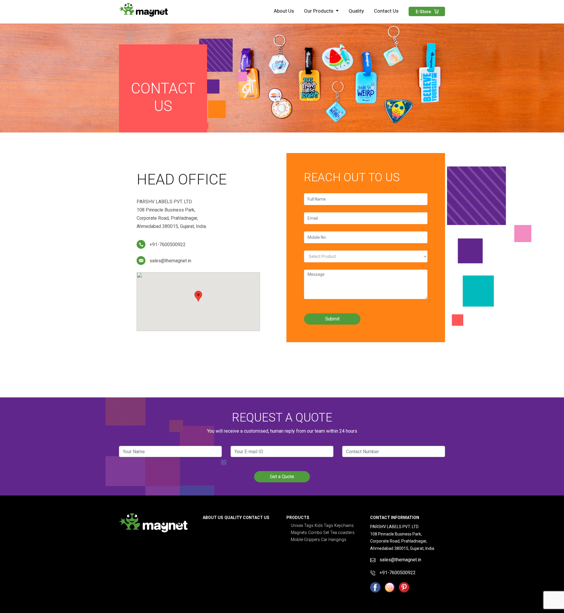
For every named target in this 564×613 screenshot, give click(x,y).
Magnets (299, 532)
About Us (284, 11)
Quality (356, 11)
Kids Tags (324, 525)
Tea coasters (342, 532)
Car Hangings (333, 539)
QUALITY (233, 517)
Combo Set (318, 532)
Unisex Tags (302, 525)
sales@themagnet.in (399, 559)
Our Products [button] (319, 11)
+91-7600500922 (397, 572)
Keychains (344, 525)
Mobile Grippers (305, 539)
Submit (332, 319)
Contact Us (386, 11)
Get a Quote (282, 476)
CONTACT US (256, 517)
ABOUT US (213, 517)
